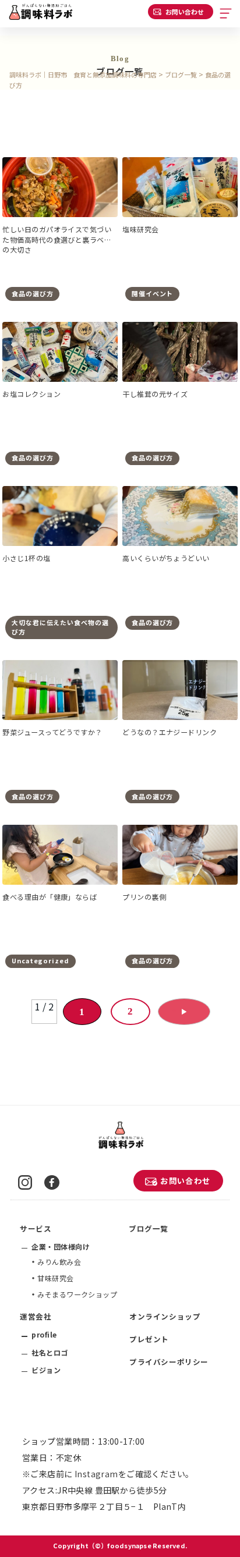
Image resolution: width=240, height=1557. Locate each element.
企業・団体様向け (60, 1246)
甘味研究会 (55, 1278)
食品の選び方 (32, 293)
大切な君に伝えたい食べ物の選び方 (60, 627)
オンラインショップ (164, 1316)
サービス (35, 1228)
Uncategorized (40, 960)
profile (44, 1334)
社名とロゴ (49, 1352)
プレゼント (149, 1339)
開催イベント (152, 293)
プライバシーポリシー (168, 1361)
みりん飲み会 (59, 1262)
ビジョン (46, 1370)
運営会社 (35, 1316)
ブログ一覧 (148, 1228)
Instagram (96, 1474)
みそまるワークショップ (77, 1294)
